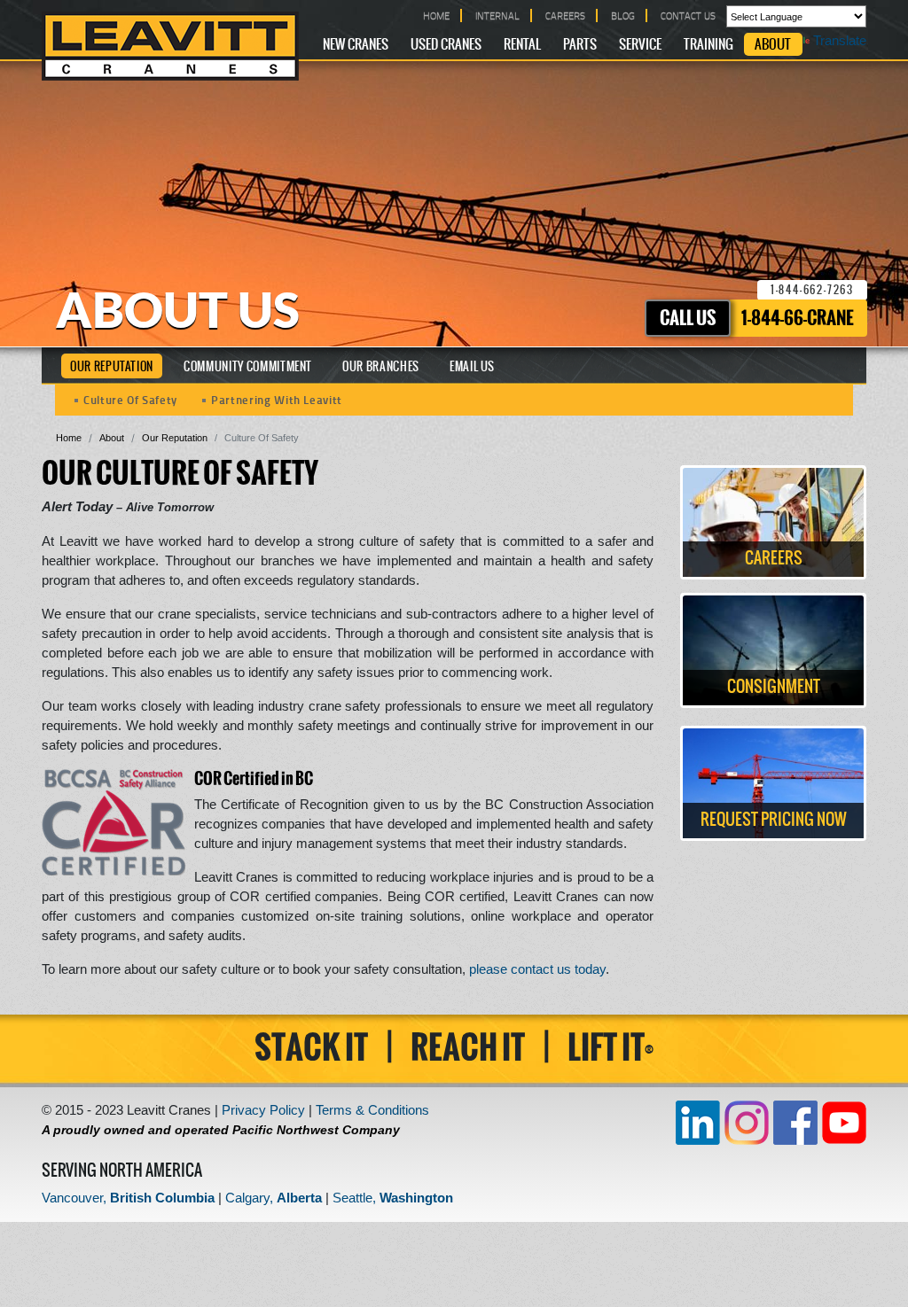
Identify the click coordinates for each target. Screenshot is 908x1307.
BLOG (623, 15)
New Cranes (355, 44)
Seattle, (393, 1197)
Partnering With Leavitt (276, 399)
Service (640, 44)
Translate (839, 40)
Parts (580, 44)
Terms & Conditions (372, 1109)
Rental (522, 44)
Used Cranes (446, 44)
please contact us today (537, 968)
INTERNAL (497, 15)
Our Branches (380, 367)
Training (708, 44)
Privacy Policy (263, 1109)
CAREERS (565, 15)
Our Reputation (111, 367)
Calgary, (273, 1197)
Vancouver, (128, 1197)
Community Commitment (248, 367)
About (773, 44)
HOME (436, 15)
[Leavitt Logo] (170, 46)
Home (69, 437)
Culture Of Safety (130, 399)
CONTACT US (688, 15)
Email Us (472, 367)
